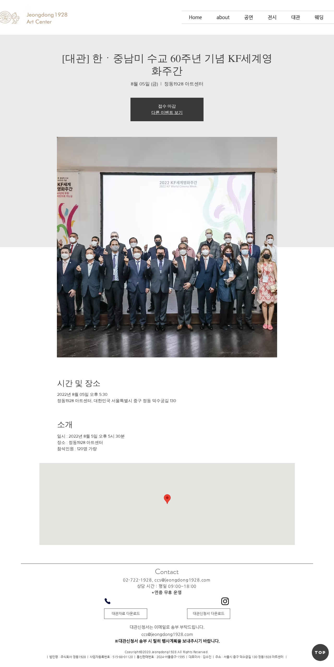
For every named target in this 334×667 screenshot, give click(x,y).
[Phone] (107, 601)
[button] (223, 17)
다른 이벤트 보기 (167, 112)
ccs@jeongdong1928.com (182, 579)
